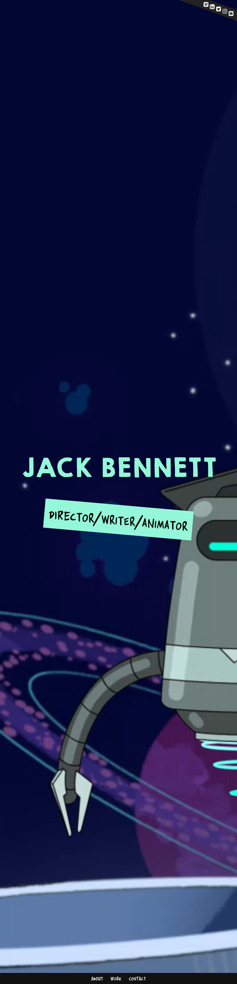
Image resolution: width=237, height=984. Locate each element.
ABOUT (97, 979)
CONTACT (137, 979)
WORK (116, 979)
